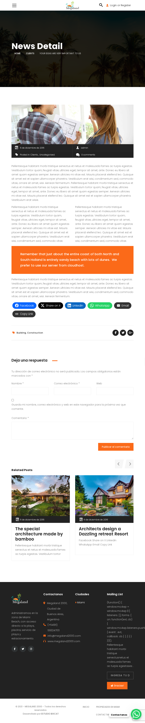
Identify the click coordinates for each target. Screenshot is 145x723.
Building (21, 332)
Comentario (20, 418)
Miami (80, 602)
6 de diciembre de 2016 (32, 147)
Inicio (86, 706)
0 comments (88, 154)
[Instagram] (31, 649)
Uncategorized (47, 154)
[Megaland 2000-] (72, 5)
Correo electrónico (67, 383)
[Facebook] (14, 649)
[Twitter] (23, 649)
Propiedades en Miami (108, 706)
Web (99, 383)
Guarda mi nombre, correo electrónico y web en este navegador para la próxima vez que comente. (68, 407)
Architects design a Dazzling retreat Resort (103, 531)
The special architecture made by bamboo (39, 534)
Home (17, 53)
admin (84, 147)
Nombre (17, 383)
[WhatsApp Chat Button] (136, 714)
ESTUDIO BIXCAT (50, 713)
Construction (35, 332)
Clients (30, 53)
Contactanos (104, 714)
